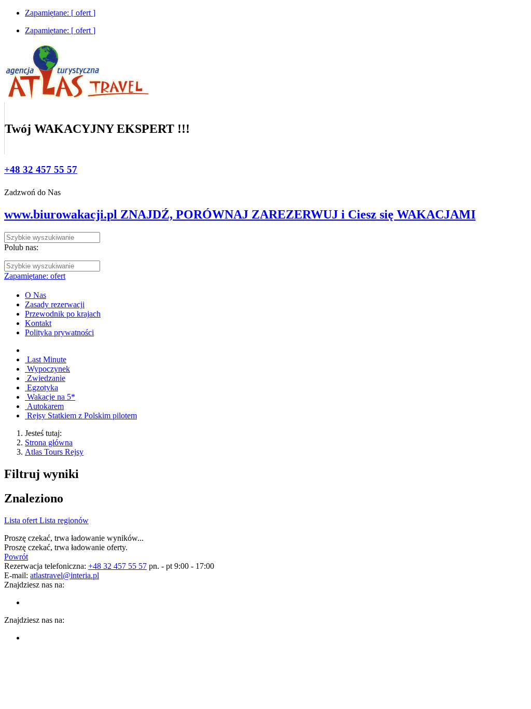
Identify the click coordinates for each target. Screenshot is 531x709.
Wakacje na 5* (50, 396)
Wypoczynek (47, 368)
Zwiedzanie (45, 378)
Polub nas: (21, 247)
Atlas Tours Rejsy (54, 451)
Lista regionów (64, 520)
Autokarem (44, 406)
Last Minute (45, 359)
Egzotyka (41, 387)
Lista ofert (21, 520)
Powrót (16, 556)
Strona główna (49, 442)
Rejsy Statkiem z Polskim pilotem (81, 415)
